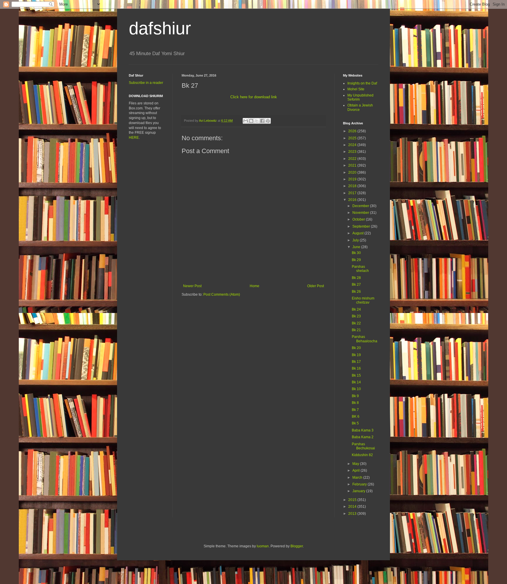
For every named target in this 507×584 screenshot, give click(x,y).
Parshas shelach (360, 269)
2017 (352, 193)
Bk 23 (356, 316)
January (359, 491)
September (361, 226)
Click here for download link (253, 97)
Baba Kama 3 (363, 430)
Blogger (296, 546)
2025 (352, 138)
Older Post (315, 286)
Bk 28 (356, 278)
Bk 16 (356, 368)
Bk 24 (356, 309)
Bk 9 (355, 396)
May (356, 464)
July (356, 240)
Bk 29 (356, 260)
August (358, 233)
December (361, 206)
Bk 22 (356, 323)
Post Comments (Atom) (221, 294)
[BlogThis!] (251, 121)
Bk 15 (356, 375)
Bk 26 (356, 292)
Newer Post (192, 286)
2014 (352, 507)
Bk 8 (355, 403)
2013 (352, 514)
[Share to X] (257, 121)
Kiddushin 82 (362, 455)
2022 (352, 159)
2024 (352, 145)
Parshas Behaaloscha (364, 339)
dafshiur (160, 28)
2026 (352, 131)
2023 (352, 152)
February (360, 484)
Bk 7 (355, 410)
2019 (352, 179)
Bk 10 (356, 389)
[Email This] (246, 121)
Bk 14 (356, 382)
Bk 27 (356, 284)
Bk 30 (356, 253)
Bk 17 (356, 362)
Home (254, 286)
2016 (352, 200)
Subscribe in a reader (146, 83)
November (361, 213)
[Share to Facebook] (262, 121)
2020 (352, 172)
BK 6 (355, 416)
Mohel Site (355, 89)
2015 (352, 500)
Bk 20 (356, 348)
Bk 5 (355, 423)
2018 (352, 186)
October (359, 219)
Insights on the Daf (362, 83)
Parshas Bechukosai (363, 446)
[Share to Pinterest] (268, 121)
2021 (352, 165)
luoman (263, 546)
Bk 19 (356, 355)
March (357, 477)
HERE (134, 138)
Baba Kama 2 (363, 437)
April (356, 470)
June (356, 247)
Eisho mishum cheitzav (363, 300)
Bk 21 (356, 330)
